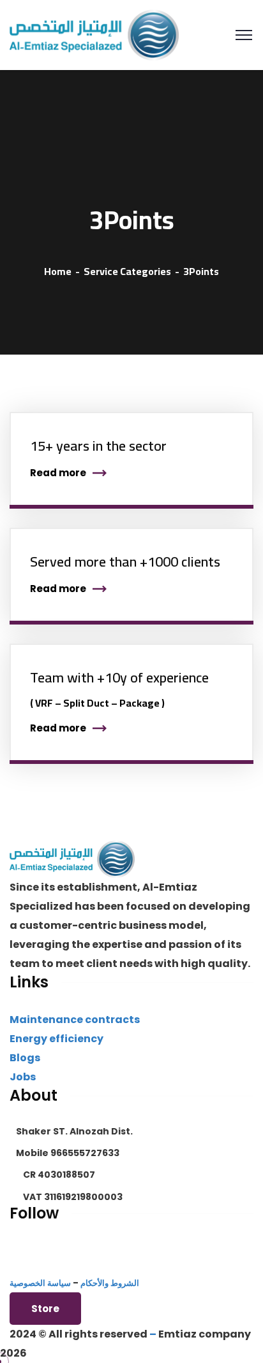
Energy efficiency (56, 1038)
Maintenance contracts (75, 1019)
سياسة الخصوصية (40, 1283)
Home (57, 271)
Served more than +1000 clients (125, 561)
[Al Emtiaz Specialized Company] (94, 33)
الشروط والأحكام (109, 1283)
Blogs (25, 1057)
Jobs (23, 1077)
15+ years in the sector (98, 445)
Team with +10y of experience (119, 677)
